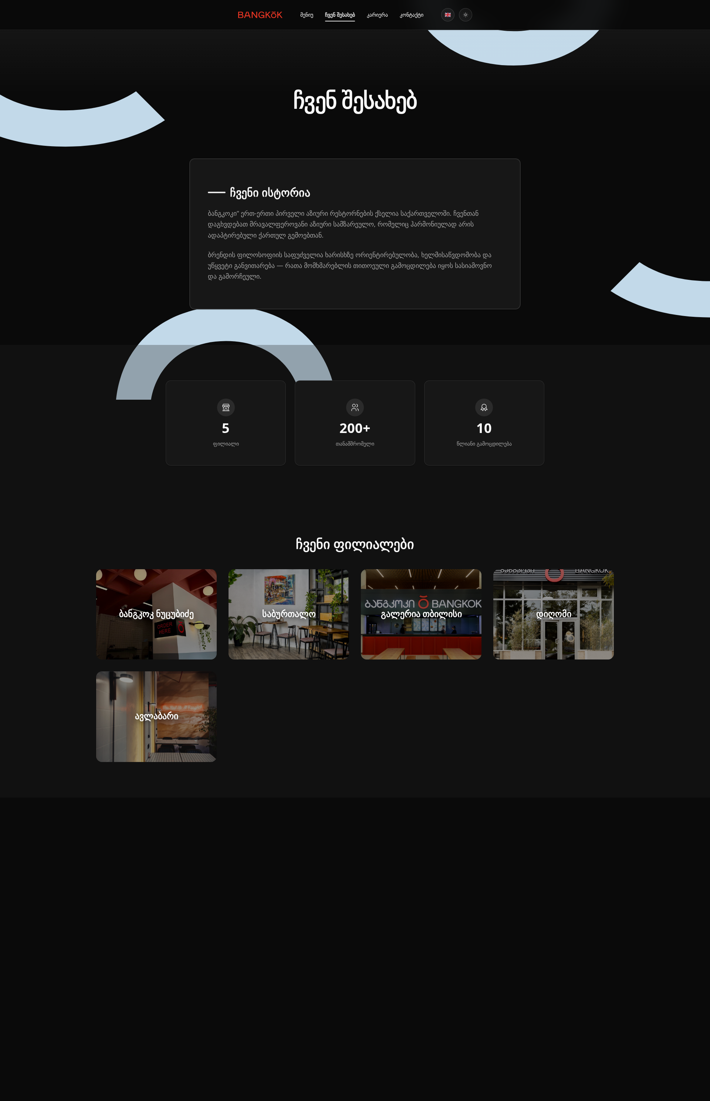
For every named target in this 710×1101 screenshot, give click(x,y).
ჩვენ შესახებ (340, 14)
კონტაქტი (411, 14)
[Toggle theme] (465, 14)
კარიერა (377, 14)
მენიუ (306, 14)
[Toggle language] (447, 14)
